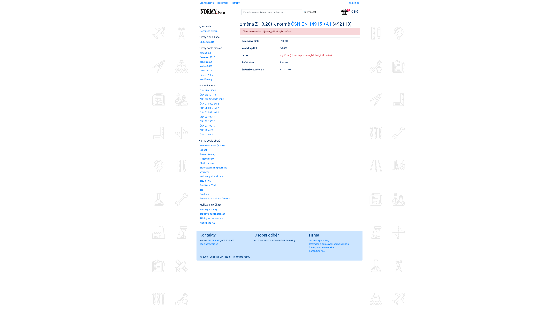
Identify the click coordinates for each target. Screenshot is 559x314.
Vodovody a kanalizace (211, 176)
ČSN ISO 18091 (208, 90)
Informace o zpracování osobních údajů (329, 244)
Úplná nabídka (207, 42)
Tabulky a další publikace (212, 214)
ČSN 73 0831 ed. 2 (209, 112)
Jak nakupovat (207, 2)
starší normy (206, 79)
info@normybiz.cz (209, 244)
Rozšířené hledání (209, 31)
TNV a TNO (205, 181)
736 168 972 (213, 240)
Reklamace (223, 2)
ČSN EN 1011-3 (208, 94)
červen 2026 (206, 61)
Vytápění (204, 172)
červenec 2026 (207, 57)
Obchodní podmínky (319, 240)
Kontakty (235, 2)
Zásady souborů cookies (321, 247)
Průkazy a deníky (208, 209)
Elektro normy (207, 163)
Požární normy (207, 158)
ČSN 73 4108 (206, 130)
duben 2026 (206, 70)
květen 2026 (206, 66)
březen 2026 (206, 75)
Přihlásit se (353, 2)
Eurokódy (204, 194)
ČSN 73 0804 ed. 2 (209, 108)
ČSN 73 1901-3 (208, 125)
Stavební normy (208, 154)
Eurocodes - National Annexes (215, 198)
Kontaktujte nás (317, 251)
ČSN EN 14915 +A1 (311, 24)
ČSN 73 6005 (206, 134)
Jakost (203, 150)
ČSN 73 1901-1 (208, 117)
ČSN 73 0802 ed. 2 (209, 103)
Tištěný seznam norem (211, 218)
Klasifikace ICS (207, 222)
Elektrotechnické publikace (213, 167)
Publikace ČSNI (208, 185)
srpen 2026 (206, 53)
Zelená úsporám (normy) (212, 145)
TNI (202, 189)
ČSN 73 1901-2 (208, 121)
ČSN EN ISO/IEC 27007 (212, 99)
